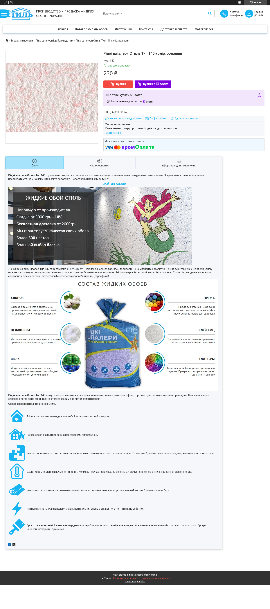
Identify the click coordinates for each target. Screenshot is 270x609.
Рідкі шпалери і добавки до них (54, 40)
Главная (62, 29)
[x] (13, 545)
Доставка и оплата (173, 29)
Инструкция (123, 29)
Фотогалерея (204, 29)
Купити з (149, 84)
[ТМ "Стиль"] (18, 13)
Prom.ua (152, 575)
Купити (121, 84)
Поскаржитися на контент (126, 578)
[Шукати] (210, 13)
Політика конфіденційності (156, 578)
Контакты (146, 29)
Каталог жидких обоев (91, 29)
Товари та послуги (22, 40)
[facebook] (9, 545)
